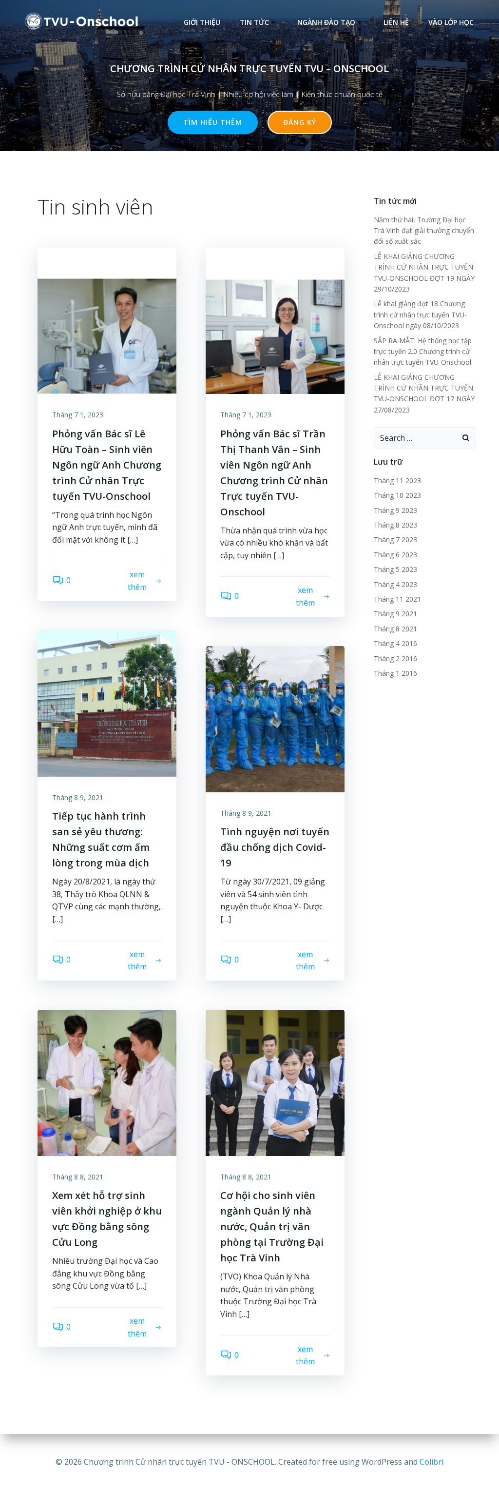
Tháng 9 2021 (395, 613)
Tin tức (254, 22)
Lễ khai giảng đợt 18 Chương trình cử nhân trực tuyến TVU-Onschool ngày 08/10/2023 (420, 314)
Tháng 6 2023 (395, 554)
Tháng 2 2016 (395, 658)
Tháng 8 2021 (395, 628)
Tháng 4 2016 (395, 643)
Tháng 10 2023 (397, 495)
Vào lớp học (451, 22)
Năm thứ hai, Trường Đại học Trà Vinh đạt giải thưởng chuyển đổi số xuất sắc (424, 230)
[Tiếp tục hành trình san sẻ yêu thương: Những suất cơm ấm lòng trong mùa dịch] (107, 702)
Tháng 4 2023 (395, 584)
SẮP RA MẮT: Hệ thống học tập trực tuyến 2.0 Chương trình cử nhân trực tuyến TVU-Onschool (423, 351)
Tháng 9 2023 (395, 510)
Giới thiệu (202, 22)
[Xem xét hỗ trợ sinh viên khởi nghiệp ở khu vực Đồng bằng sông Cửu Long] (107, 1082)
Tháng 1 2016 (395, 673)
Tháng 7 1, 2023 (77, 414)
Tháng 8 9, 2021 (77, 797)
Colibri (431, 1461)
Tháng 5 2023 (395, 569)
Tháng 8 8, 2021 (77, 1176)
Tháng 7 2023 (395, 539)
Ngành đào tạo (326, 22)
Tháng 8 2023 (395, 525)
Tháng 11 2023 (397, 480)
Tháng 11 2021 (397, 599)
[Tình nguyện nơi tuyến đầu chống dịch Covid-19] (275, 718)
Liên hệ (396, 22)
